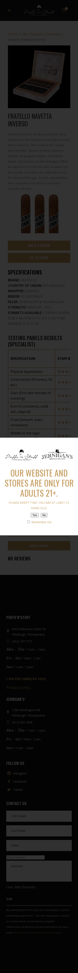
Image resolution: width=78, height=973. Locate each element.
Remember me (41, 522)
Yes (34, 515)
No (44, 515)
